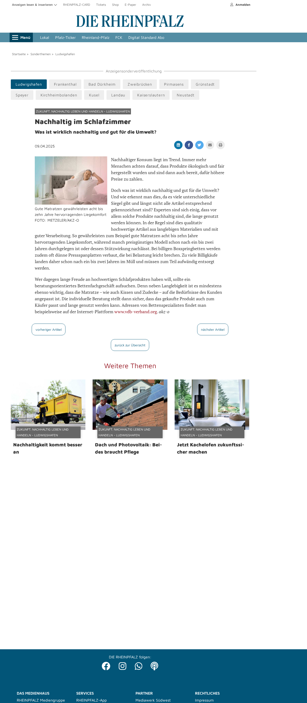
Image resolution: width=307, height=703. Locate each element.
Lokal (44, 37)
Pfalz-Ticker (65, 37)
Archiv (146, 4)
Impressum (204, 700)
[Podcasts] (154, 665)
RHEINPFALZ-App (91, 700)
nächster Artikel (212, 329)
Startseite (19, 54)
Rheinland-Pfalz (95, 37)
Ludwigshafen (65, 54)
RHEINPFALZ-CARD (76, 4)
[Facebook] (106, 665)
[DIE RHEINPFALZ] (130, 26)
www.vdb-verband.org (135, 311)
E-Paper (130, 4)
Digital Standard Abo (146, 37)
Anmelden (242, 4)
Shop (115, 4)
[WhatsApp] (138, 665)
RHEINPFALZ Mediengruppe (41, 700)
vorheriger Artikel (48, 329)
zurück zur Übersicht (130, 345)
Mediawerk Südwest (153, 700)
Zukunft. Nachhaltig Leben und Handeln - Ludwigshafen (83, 111)
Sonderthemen (40, 54)
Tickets (101, 4)
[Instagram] (122, 665)
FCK (118, 37)
